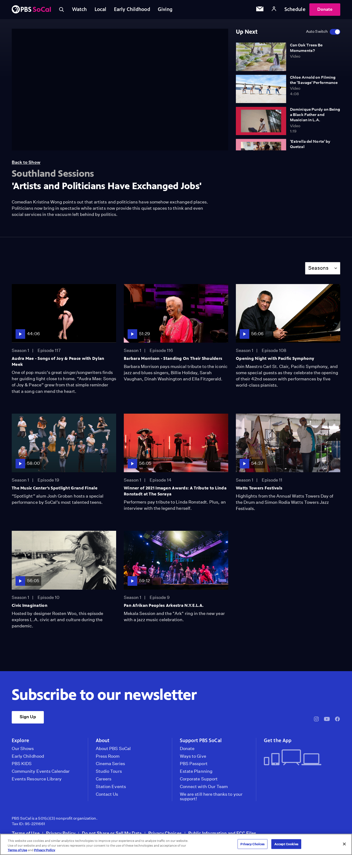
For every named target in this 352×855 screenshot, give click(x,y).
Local (101, 9)
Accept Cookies (286, 844)
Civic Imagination (29, 605)
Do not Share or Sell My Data (112, 833)
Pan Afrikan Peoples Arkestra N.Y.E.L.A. (164, 605)
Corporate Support (199, 779)
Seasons (318, 268)
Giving (165, 9)
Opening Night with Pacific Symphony (275, 358)
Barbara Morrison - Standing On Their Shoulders (173, 358)
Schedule (295, 9)
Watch (79, 9)
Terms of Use (26, 833)
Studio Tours (109, 771)
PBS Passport (194, 763)
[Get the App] (300, 757)
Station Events (111, 786)
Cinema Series (110, 763)
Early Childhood (132, 9)
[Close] (344, 844)
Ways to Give (193, 756)
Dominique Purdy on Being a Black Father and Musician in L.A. (315, 114)
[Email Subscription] (259, 9)
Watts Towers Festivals (259, 488)
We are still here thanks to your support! (211, 796)
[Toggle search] (61, 9)
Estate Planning (196, 771)
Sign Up (28, 716)
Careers (103, 779)
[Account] (274, 9)
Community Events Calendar (41, 771)
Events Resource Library (37, 779)
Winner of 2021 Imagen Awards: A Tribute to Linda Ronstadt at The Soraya (175, 491)
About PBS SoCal (113, 748)
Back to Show (26, 162)
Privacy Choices (165, 833)
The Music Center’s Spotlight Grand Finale (54, 488)
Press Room (108, 756)
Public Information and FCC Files (222, 833)
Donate (324, 9)
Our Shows (23, 748)
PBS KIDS (22, 763)
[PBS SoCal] (31, 9)
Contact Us (107, 794)
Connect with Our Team (204, 786)
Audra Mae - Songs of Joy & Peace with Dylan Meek (58, 361)
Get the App (277, 740)
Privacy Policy (60, 833)
